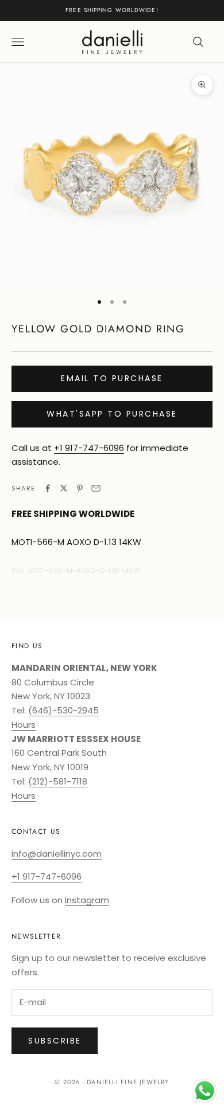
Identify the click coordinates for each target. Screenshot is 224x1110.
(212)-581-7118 (57, 781)
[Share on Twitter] (63, 488)
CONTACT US (35, 831)
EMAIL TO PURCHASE (112, 378)
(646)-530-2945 (63, 710)
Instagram (87, 900)
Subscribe (55, 1040)
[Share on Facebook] (47, 488)
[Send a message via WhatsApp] (204, 1090)
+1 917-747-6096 (89, 448)
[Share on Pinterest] (79, 488)
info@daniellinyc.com (56, 854)
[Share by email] (96, 488)
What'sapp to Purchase (112, 413)
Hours (23, 725)
